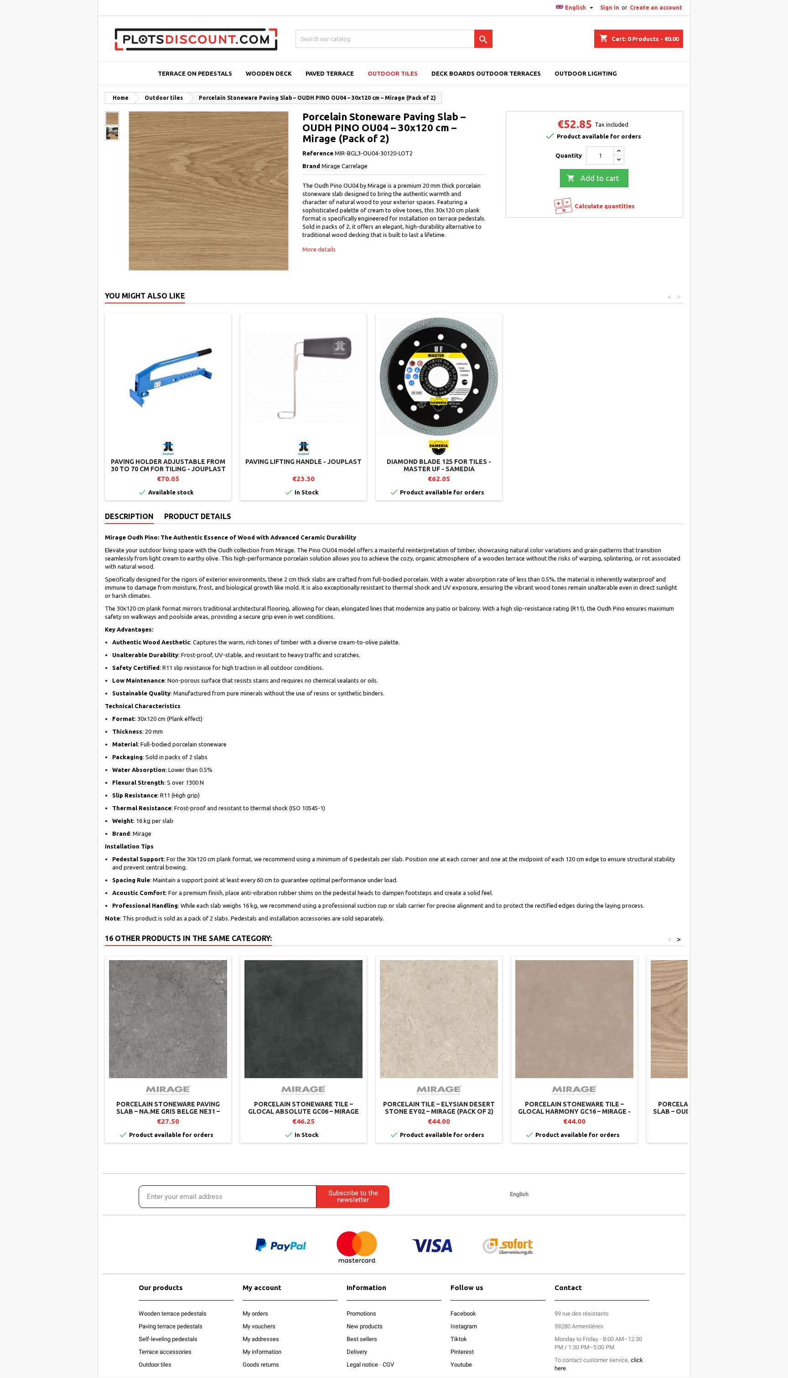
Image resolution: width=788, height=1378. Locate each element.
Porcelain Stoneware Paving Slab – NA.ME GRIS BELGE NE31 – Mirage (168, 1111)
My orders (255, 1313)
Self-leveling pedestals (168, 1339)
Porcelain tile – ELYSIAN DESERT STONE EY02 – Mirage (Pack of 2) (439, 1107)
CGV (388, 1364)
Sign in (609, 7)
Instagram (464, 1326)
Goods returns (261, 1364)
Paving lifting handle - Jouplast (303, 461)
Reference (317, 153)
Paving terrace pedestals (170, 1326)
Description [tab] (129, 516)
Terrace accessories (165, 1351)
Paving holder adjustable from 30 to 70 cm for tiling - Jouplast (168, 465)
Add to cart (593, 178)
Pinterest (462, 1351)
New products (365, 1326)
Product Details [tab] (197, 516)
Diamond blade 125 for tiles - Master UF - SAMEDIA (439, 465)
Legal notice (362, 1364)
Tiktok (459, 1339)
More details (319, 249)
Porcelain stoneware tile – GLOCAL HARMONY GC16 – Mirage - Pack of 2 (574, 1111)
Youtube (461, 1364)
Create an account (656, 7)
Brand (311, 166)
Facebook (463, 1313)
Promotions (361, 1313)
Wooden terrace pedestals (173, 1313)
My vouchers (259, 1326)
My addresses (261, 1339)
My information (262, 1351)
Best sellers (362, 1339)
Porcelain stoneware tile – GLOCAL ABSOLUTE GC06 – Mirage (303, 1107)
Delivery (357, 1351)
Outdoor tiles (155, 1364)
